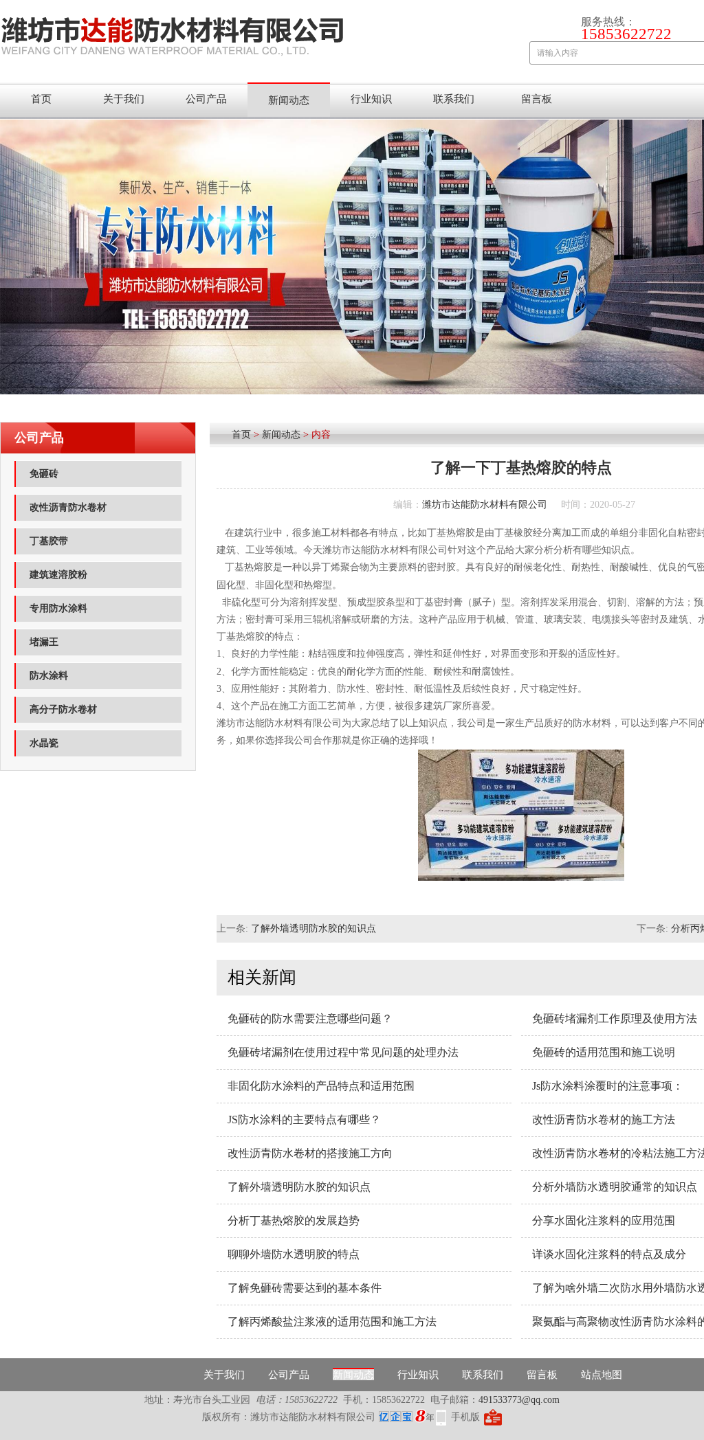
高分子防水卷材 (63, 709)
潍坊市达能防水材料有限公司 (484, 504)
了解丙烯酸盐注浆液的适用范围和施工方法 (332, 1321)
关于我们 (123, 98)
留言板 (536, 98)
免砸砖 (44, 474)
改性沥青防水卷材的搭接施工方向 (310, 1153)
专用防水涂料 (58, 608)
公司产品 (206, 98)
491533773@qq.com (519, 1400)
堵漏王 (44, 642)
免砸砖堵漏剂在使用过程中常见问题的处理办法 (343, 1052)
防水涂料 (49, 676)
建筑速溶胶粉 (58, 575)
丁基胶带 (49, 541)
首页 (41, 98)
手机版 (465, 1417)
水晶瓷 (44, 743)
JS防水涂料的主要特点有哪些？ (304, 1119)
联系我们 (453, 98)
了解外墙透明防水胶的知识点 (313, 928)
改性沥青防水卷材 (68, 507)
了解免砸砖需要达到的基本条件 (305, 1288)
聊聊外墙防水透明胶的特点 (294, 1254)
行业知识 (371, 98)
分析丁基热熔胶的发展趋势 (294, 1220)
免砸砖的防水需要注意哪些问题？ (310, 1018)
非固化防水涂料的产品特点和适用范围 (321, 1086)
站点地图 (601, 1374)
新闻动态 (288, 100)
